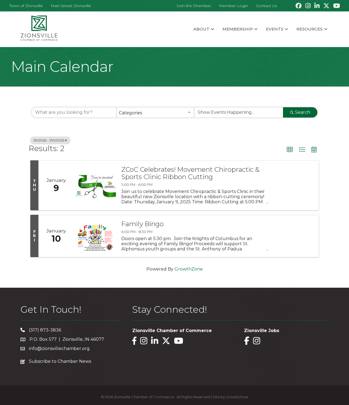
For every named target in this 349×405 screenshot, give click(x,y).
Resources (309, 29)
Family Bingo (142, 224)
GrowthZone (188, 269)
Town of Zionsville (26, 5)
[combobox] (155, 112)
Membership (237, 29)
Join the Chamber (194, 5)
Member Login (233, 5)
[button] (289, 149)
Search (302, 112)
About (201, 29)
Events (274, 29)
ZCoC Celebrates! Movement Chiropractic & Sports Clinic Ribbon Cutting (190, 173)
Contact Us (266, 5)
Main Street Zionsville (71, 5)
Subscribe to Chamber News (60, 361)
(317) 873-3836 (45, 330)
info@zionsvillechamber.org (59, 348)
